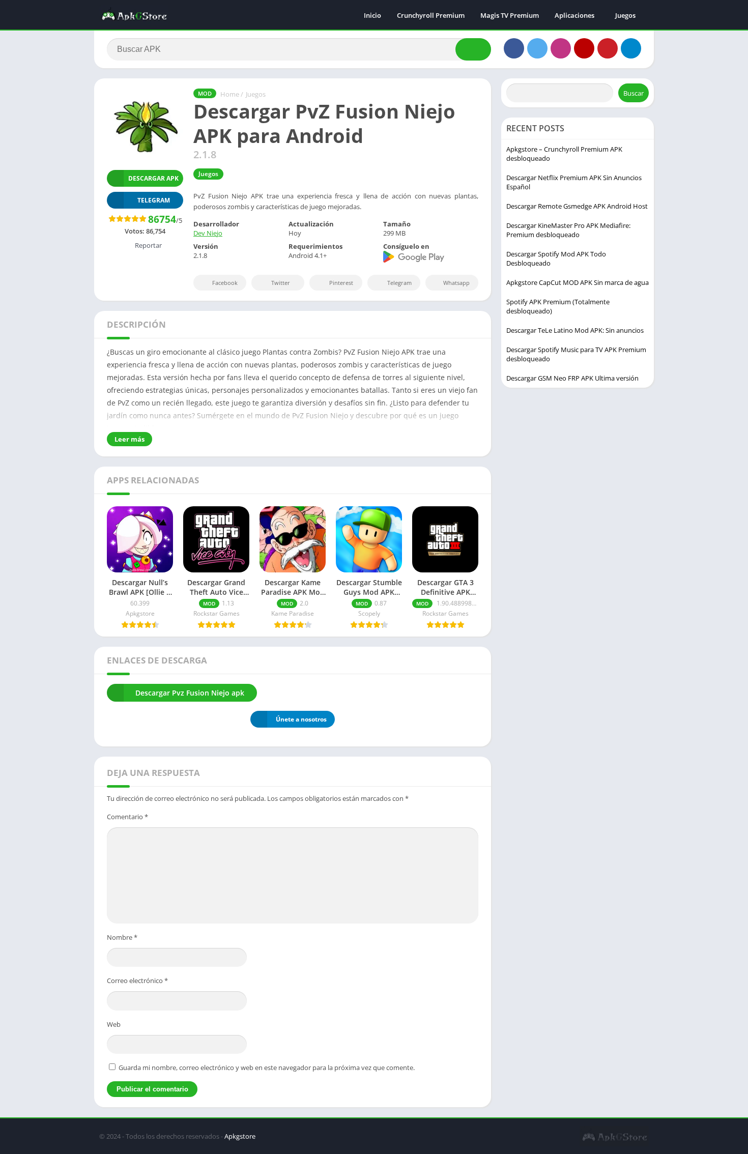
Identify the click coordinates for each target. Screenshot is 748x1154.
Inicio (372, 15)
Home (229, 94)
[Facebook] (514, 48)
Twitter (280, 282)
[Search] (473, 49)
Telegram (399, 282)
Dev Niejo (207, 233)
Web (114, 1024)
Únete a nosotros (301, 719)
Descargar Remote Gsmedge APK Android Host (577, 206)
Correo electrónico (137, 980)
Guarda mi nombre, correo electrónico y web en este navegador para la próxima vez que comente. (267, 1067)
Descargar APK (153, 178)
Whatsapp (456, 282)
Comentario (127, 816)
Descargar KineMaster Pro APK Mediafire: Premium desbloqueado (568, 230)
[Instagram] (561, 48)
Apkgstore (239, 1136)
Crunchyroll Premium (431, 15)
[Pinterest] (607, 48)
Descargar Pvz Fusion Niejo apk (189, 693)
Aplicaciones (574, 15)
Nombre (122, 937)
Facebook (225, 282)
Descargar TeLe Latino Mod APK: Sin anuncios (575, 330)
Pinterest (341, 282)
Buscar (633, 93)
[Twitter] (537, 48)
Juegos (625, 15)
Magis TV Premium (509, 15)
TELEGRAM (153, 200)
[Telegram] (631, 48)
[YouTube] (584, 48)
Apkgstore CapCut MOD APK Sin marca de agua (577, 282)
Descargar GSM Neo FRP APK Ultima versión (572, 378)
